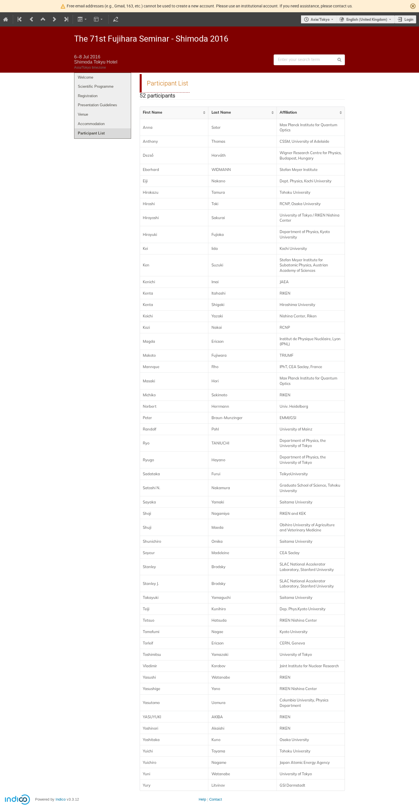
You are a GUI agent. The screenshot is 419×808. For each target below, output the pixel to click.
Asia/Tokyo (320, 19)
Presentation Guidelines (97, 105)
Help (202, 799)
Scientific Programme (95, 86)
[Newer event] (54, 19)
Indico (61, 799)
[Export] (82, 19)
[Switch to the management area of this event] (115, 19)
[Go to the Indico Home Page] (5, 19)
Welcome (85, 77)
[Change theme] (99, 19)
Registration (87, 96)
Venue (83, 114)
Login (408, 19)
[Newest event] (65, 19)
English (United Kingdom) (366, 19)
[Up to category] (43, 19)
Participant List (91, 133)
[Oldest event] (20, 19)
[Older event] (31, 19)
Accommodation (91, 124)
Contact (215, 799)
